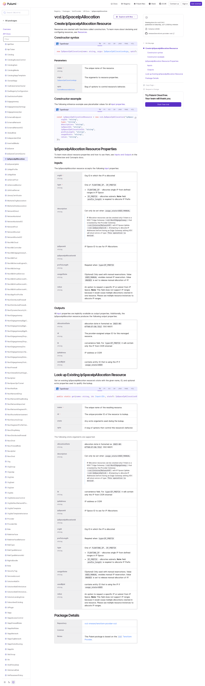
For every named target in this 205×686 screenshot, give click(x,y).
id (58, 333)
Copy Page (150, 85)
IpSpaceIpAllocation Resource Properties (161, 61)
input (107, 168)
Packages (66, 11)
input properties (118, 104)
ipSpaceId (61, 246)
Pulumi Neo (140, 4)
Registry (127, 4)
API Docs (7, 34)
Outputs (150, 70)
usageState (62, 274)
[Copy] (135, 118)
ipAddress (61, 353)
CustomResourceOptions (66, 89)
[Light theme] (5, 682)
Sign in (185, 4)
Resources (82, 32)
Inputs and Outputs (123, 154)
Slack (153, 4)
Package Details (152, 78)
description (62, 209)
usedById (61, 362)
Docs (115, 4)
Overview (7, 29)
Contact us (174, 4)
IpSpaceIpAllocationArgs (116, 51)
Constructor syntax (155, 53)
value (59, 287)
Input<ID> (100, 396)
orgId (59, 175)
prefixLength (62, 265)
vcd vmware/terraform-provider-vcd (101, 623)
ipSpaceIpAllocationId (66, 256)
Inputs (149, 65)
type (59, 185)
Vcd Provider (76, 11)
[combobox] (15, 12)
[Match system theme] (13, 682)
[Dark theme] (9, 682)
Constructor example (155, 57)
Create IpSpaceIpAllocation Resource (161, 48)
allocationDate (63, 323)
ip (58, 343)
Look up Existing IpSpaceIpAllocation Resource (164, 74)
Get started (196, 4)
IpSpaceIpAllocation (99, 11)
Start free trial (163, 104)
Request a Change (152, 89)
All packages (11, 20)
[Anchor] (102, 16)
